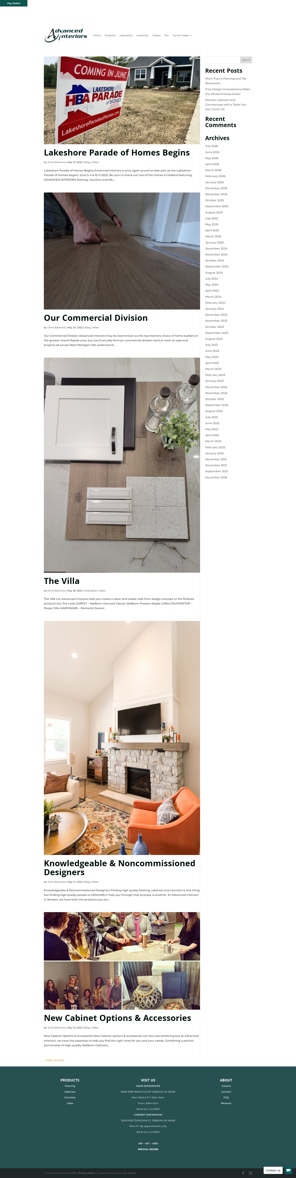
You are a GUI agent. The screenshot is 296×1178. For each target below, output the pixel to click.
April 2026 (212, 164)
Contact (226, 1091)
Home (97, 35)
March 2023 (213, 369)
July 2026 (211, 146)
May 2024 (212, 284)
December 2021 (216, 459)
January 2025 (214, 242)
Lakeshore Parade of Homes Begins (117, 154)
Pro (166, 35)
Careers (226, 1085)
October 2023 (214, 327)
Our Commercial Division (96, 319)
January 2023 (214, 381)
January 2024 (214, 308)
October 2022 (214, 399)
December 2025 (216, 188)
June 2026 (212, 152)
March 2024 (213, 296)
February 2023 (215, 375)
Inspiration (126, 35)
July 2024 (211, 278)
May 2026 (211, 158)
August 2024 (214, 272)
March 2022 (213, 441)
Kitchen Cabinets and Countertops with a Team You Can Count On (225, 104)
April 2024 (212, 290)
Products (110, 35)
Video (95, 162)
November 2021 (216, 465)
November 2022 (216, 393)
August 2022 (214, 411)
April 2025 (212, 230)
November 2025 (216, 194)
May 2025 (211, 224)
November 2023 (216, 320)
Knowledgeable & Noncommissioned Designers (119, 868)
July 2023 (211, 344)
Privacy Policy (86, 1173)
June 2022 (212, 423)
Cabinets (69, 1091)
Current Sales (180, 35)
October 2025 (214, 200)
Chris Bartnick (56, 162)
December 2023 (216, 314)
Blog (87, 162)
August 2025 (214, 212)
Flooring (70, 1085)
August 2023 (214, 338)
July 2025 (211, 218)
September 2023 (216, 332)
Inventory (143, 35)
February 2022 (215, 447)
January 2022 (214, 453)
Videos (156, 35)
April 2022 (212, 435)
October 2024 (214, 260)
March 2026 (213, 170)
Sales (70, 1103)
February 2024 (215, 302)
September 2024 (217, 266)
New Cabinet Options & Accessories (117, 1019)
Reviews (226, 1103)
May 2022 (211, 429)
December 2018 (216, 477)
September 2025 (216, 206)
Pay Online (13, 3)
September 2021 (216, 471)
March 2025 (213, 236)
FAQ (226, 1097)
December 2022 (216, 387)
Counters (70, 1097)
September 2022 (216, 405)
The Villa (62, 582)
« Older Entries (54, 1060)
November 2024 (216, 254)
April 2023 (212, 363)
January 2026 (214, 182)
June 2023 (212, 350)
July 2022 (211, 417)
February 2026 (215, 176)
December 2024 (216, 248)
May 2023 (211, 357)
